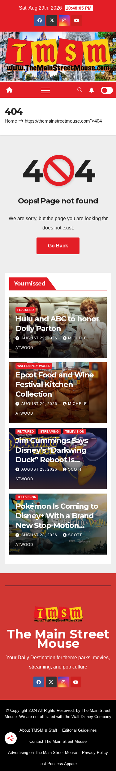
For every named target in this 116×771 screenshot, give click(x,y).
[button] (79, 90)
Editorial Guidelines (79, 730)
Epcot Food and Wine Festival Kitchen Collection (54, 384)
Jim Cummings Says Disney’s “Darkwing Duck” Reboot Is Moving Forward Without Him (51, 460)
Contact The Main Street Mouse (58, 741)
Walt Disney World (33, 366)
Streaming (49, 431)
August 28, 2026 (39, 469)
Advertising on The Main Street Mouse (42, 752)
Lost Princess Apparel (58, 763)
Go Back (58, 245)
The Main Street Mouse (58, 638)
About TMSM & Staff (38, 730)
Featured (25, 309)
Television (74, 431)
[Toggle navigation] (45, 90)
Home (11, 121)
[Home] (9, 90)
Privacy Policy (95, 752)
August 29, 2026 (39, 338)
